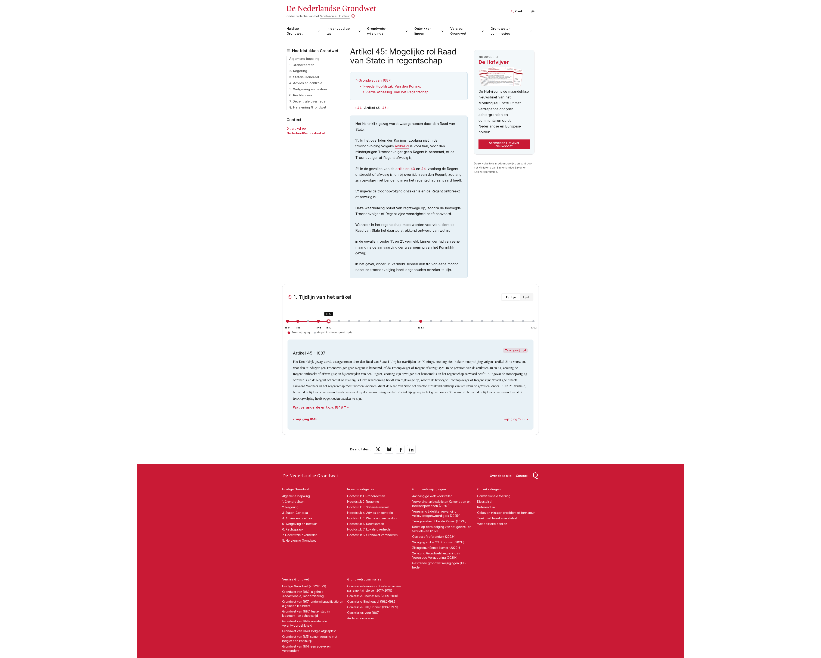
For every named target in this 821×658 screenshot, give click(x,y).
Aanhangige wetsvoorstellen (432, 496)
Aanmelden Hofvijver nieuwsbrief (504, 144)
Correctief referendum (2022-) (434, 536)
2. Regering (290, 507)
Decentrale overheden (310, 101)
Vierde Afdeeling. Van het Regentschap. (397, 92)
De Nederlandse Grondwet (331, 8)
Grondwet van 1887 (375, 80)
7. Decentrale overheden (299, 535)
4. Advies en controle (297, 518)
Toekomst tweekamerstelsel (497, 518)
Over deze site (501, 476)
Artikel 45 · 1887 (309, 353)
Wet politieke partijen (492, 524)
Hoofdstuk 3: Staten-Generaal (368, 507)
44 (359, 108)
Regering (300, 71)
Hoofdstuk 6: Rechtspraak (365, 524)
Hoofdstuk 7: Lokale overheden (369, 529)
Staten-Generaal (306, 77)
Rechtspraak (302, 95)
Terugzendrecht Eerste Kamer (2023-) (439, 521)
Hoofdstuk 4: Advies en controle (370, 512)
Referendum (486, 507)
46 (384, 108)
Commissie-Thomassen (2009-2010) (372, 596)
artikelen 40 (405, 169)
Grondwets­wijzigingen (377, 30)
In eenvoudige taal (338, 30)
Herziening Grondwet (309, 107)
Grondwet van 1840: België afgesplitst (309, 631)
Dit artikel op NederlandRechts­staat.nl (305, 130)
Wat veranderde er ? (319, 407)
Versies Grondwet (458, 30)
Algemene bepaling (304, 59)
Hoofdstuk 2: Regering (363, 501)
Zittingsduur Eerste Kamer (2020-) (436, 548)
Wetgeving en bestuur (310, 89)
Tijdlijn (510, 297)
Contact (522, 476)
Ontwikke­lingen (422, 30)
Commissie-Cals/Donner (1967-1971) (372, 607)
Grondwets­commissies (500, 30)
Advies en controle (307, 83)
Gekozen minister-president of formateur (506, 512)
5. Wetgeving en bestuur (299, 524)
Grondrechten (303, 65)
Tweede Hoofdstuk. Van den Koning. (391, 86)
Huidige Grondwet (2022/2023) (304, 586)
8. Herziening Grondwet (299, 540)
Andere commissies (361, 618)
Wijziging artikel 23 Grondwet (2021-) (438, 542)
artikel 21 (402, 146)
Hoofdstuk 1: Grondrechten (366, 496)
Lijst (526, 297)
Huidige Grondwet (294, 30)
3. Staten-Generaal (295, 512)
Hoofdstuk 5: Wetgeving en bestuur (372, 518)
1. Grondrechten (293, 501)
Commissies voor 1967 (363, 612)
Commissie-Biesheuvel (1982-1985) (372, 601)
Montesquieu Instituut (335, 16)
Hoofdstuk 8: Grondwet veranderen (372, 535)
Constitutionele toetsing (493, 496)
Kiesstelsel (484, 501)
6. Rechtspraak (292, 529)
